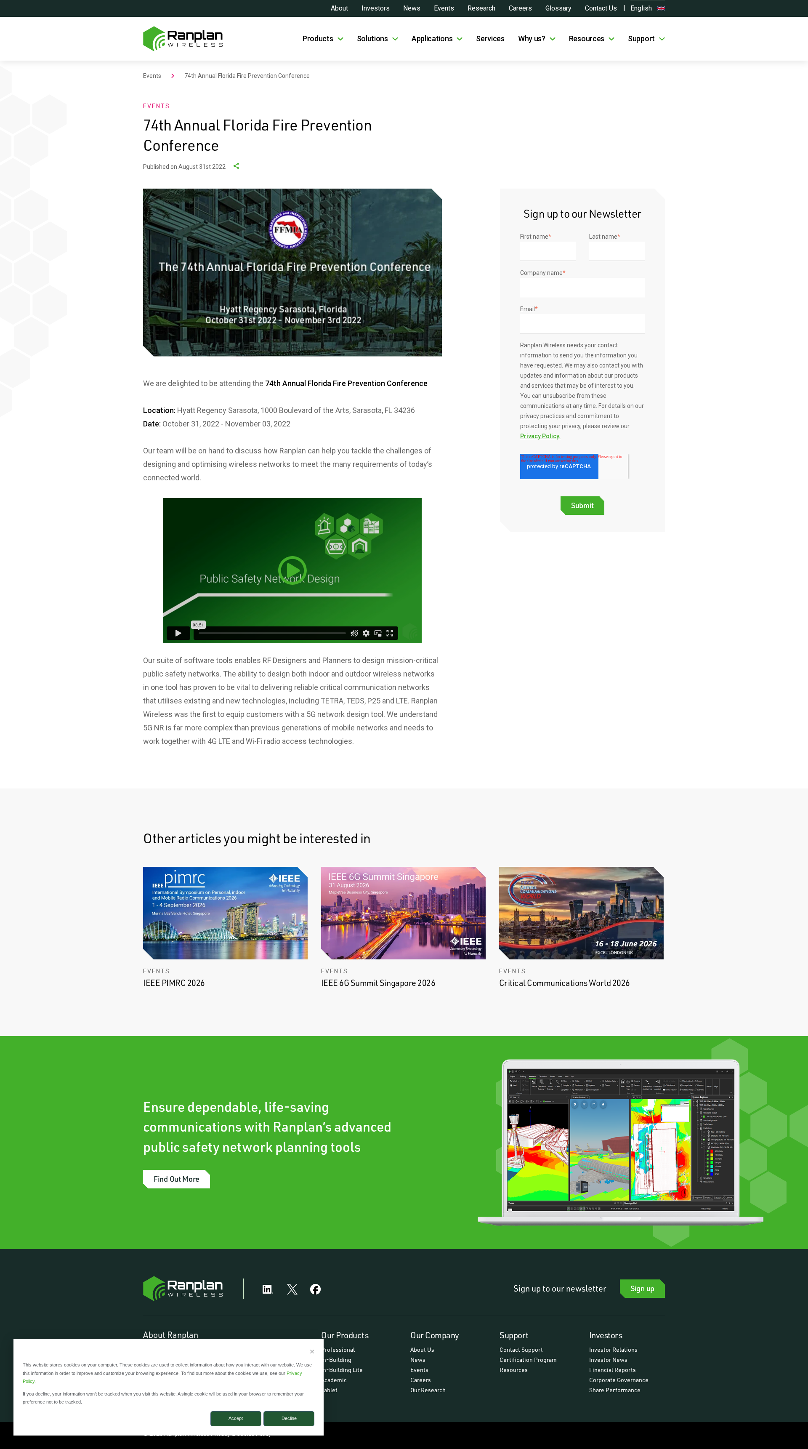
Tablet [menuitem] (329, 1390)
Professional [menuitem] (338, 1349)
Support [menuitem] (514, 1334)
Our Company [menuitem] (434, 1334)
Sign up (642, 1288)
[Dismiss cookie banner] (312, 1352)
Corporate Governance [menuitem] (619, 1380)
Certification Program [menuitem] (528, 1360)
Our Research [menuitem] (428, 1390)
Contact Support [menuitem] (521, 1349)
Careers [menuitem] (420, 1380)
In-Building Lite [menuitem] (342, 1370)
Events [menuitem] (419, 1370)
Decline (289, 1418)
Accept (236, 1418)
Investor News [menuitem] (608, 1360)
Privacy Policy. (540, 436)
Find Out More (176, 1179)
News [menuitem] (417, 1360)
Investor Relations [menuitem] (613, 1349)
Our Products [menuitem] (344, 1334)
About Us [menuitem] (422, 1349)
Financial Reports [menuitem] (612, 1370)
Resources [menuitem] (514, 1370)
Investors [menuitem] (605, 1334)
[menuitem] (323, 39)
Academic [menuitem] (334, 1380)
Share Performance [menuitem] (615, 1390)
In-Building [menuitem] (336, 1360)
